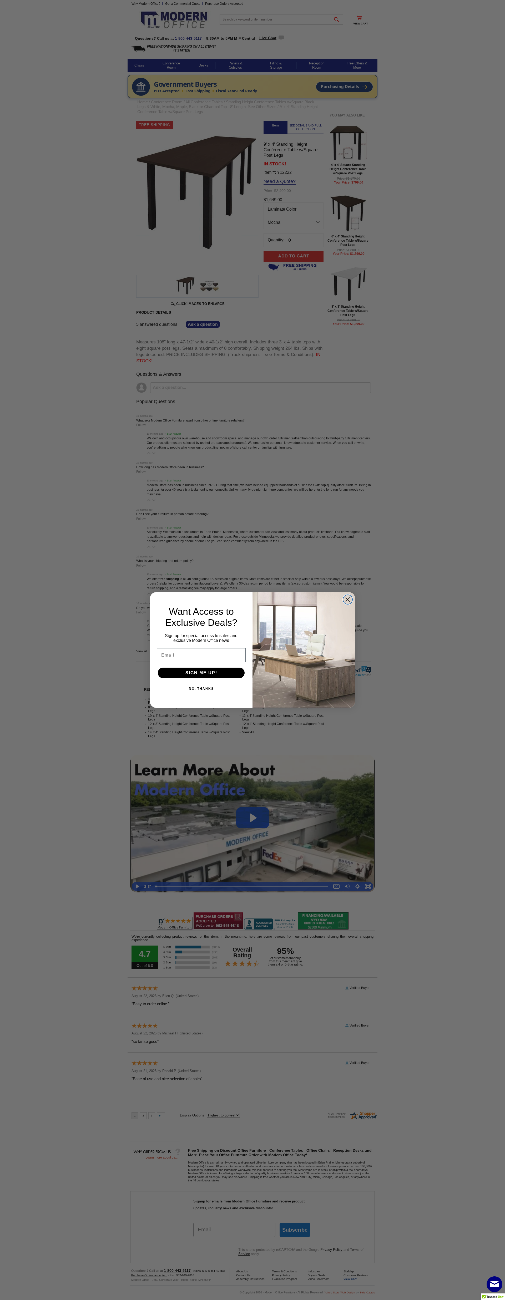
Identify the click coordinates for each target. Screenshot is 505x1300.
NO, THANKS (201, 688)
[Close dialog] (347, 599)
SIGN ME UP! (201, 673)
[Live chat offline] (494, 1284)
